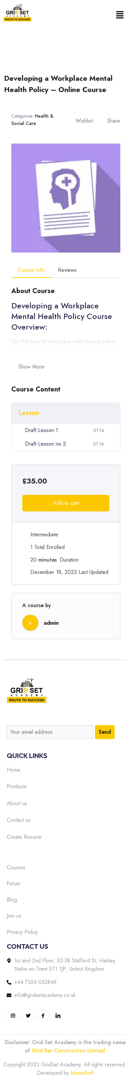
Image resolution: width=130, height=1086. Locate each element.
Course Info (31, 270)
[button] (120, 15)
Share (113, 121)
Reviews (67, 270)
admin (51, 623)
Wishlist (84, 121)
